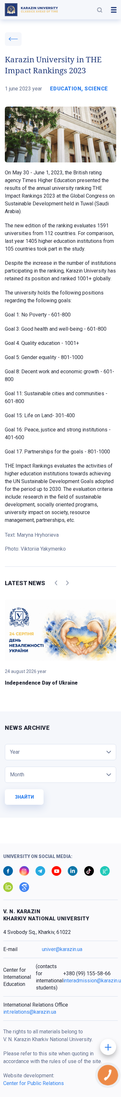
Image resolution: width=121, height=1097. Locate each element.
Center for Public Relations (33, 1083)
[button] (99, 9)
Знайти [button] (24, 797)
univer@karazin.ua (62, 949)
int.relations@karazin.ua (29, 1012)
